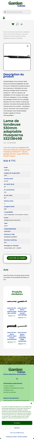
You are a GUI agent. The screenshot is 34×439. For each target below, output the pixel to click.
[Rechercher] (17, 24)
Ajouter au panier (17, 258)
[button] (31, 403)
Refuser (17, 428)
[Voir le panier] (13, 24)
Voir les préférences (17, 433)
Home (5, 32)
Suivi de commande (9, 392)
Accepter (17, 423)
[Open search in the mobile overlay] (17, 12)
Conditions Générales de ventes (13, 388)
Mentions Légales (22, 436)
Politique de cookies (11, 436)
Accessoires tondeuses (14, 34)
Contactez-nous (8, 390)
